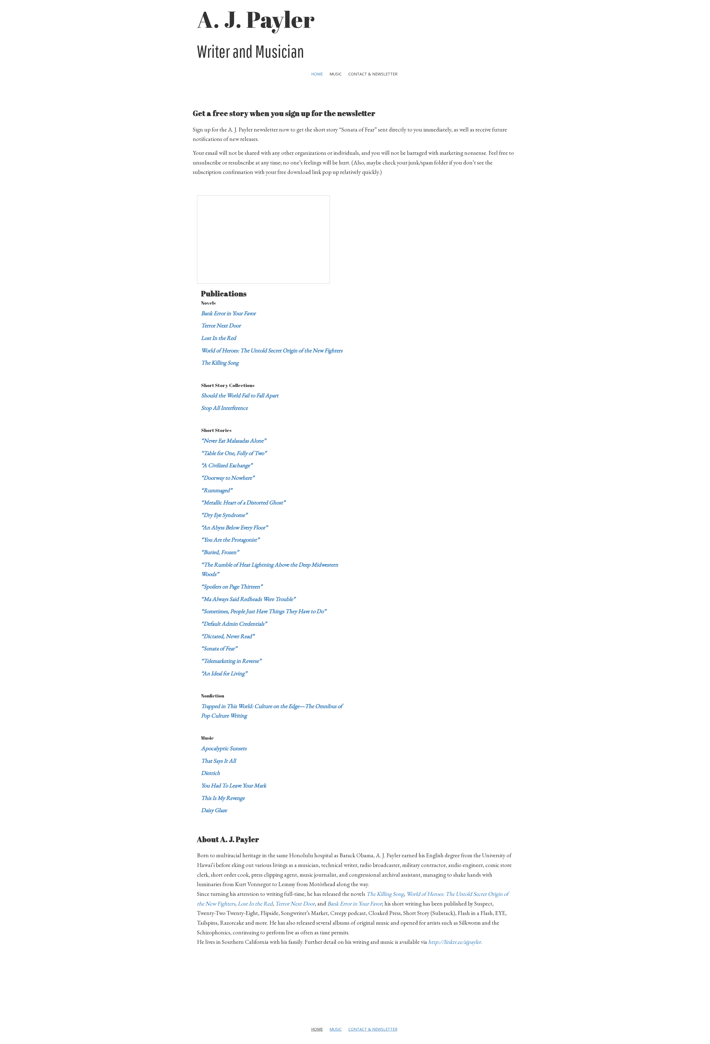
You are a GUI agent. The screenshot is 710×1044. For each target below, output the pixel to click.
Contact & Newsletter (372, 74)
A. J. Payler (256, 19)
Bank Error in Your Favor (354, 903)
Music (335, 74)
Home (317, 74)
